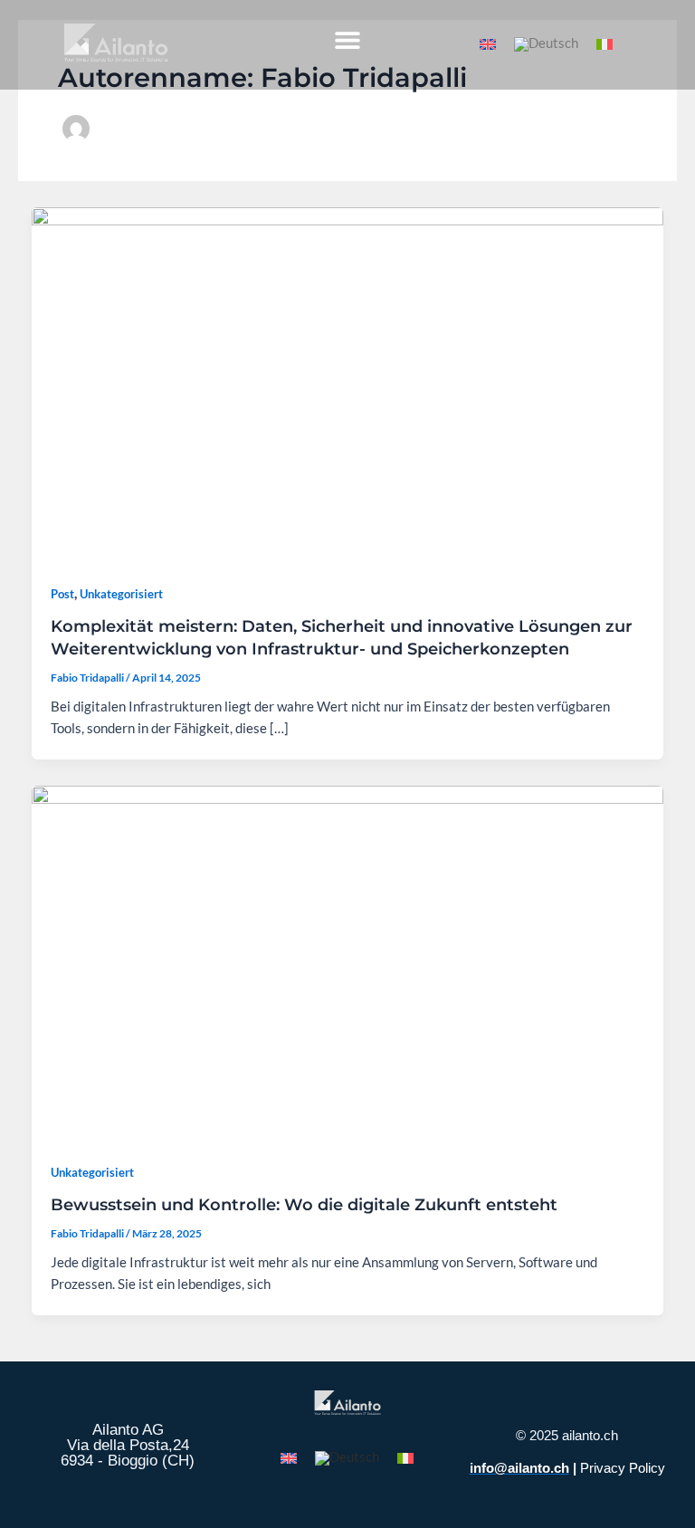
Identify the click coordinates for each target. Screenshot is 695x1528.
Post (62, 594)
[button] (347, 40)
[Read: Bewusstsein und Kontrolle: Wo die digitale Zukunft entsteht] (348, 961)
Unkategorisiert (121, 594)
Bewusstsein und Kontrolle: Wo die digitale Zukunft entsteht (304, 1205)
